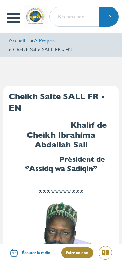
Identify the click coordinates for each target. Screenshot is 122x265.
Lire (107, 253)
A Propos (44, 40)
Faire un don (77, 252)
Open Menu (14, 18)
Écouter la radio (36, 252)
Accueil (17, 40)
